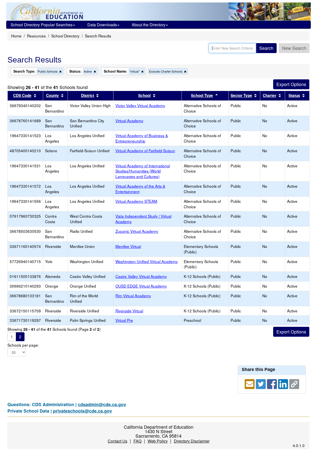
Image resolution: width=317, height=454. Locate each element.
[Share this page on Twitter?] (261, 383)
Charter (269, 95)
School (144, 95)
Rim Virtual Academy (133, 295)
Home (16, 35)
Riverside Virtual (129, 310)
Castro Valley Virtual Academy (141, 276)
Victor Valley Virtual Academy (140, 105)
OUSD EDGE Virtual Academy (141, 286)
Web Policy (158, 441)
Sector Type (241, 95)
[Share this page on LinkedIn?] (283, 383)
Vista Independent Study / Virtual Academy (143, 218)
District (87, 95)
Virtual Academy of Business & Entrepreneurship (141, 138)
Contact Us (117, 441)
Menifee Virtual (128, 246)
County (52, 95)
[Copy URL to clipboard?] (294, 383)
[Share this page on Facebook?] (272, 383)
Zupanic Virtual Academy (136, 231)
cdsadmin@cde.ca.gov (102, 404)
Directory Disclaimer (192, 441)
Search (266, 48)
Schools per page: (23, 345)
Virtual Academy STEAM (136, 201)
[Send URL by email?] (250, 383)
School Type (202, 95)
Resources (36, 35)
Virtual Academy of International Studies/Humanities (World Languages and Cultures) (142, 171)
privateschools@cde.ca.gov (82, 411)
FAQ (137, 441)
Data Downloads (102, 25)
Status (294, 95)
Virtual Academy (129, 120)
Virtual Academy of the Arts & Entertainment (140, 188)
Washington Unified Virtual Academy (146, 261)
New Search (294, 48)
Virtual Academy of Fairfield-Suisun (145, 150)
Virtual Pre (124, 320)
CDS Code (22, 95)
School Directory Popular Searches (42, 25)
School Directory (65, 35)
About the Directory (148, 25)
